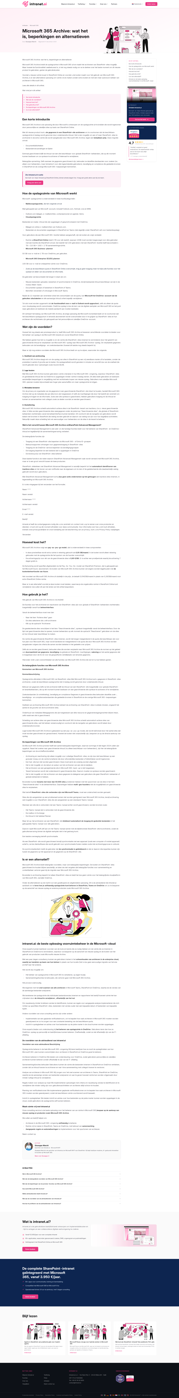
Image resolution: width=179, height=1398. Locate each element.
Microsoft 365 (34, 25)
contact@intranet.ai (75, 1383)
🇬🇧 (102, 1395)
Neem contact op (49, 1384)
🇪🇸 (113, 1395)
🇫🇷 (110, 1395)
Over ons (103, 4)
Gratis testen (151, 4)
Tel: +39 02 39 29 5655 (76, 1380)
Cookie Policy (78, 1395)
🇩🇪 (107, 1395)
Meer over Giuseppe (41, 1156)
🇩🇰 (122, 1395)
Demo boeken (30, 1249)
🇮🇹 (105, 1395)
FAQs (45, 1378)
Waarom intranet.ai (68, 4)
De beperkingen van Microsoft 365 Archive (40, 107)
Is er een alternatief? (33, 110)
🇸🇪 (119, 1395)
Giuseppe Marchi (31, 41)
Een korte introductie (33, 97)
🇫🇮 (125, 1395)
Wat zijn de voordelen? (33, 100)
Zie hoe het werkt (140, 119)
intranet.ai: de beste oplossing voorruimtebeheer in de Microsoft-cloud (141, 80)
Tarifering (81, 4)
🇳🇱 (116, 1395)
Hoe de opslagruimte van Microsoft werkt (141, 66)
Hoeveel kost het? (32, 102)
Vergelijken (25, 1384)
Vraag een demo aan (34, 183)
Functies (92, 4)
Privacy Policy (39, 1395)
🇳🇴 (128, 1395)
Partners (114, 4)
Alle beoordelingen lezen (135, 159)
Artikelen (25, 25)
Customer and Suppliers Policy (64, 1395)
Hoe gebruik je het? (32, 105)
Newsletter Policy (50, 1395)
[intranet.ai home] (35, 4)
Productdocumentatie (28, 1395)
